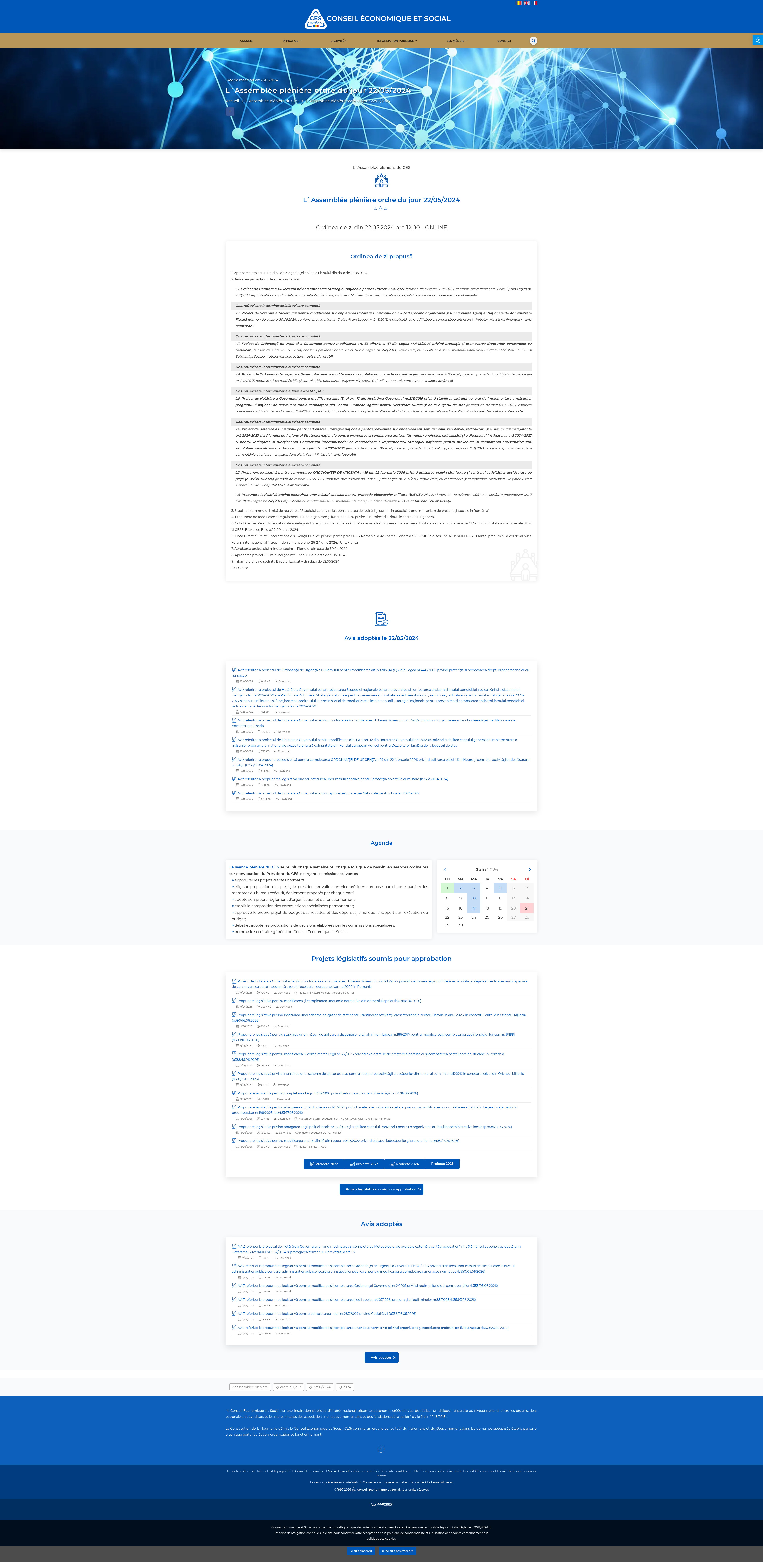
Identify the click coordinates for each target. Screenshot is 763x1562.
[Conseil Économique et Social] (316, 18)
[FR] (534, 3)
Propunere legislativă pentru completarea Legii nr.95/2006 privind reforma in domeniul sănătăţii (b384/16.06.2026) (328, 1093)
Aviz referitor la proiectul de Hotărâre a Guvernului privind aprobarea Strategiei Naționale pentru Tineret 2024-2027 (328, 793)
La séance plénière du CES (254, 867)
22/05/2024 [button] (321, 1387)
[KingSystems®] (381, 1504)
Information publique (395, 41)
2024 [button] (346, 1387)
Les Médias (455, 41)
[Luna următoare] (530, 870)
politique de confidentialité (406, 1533)
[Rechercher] (533, 41)
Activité (337, 41)
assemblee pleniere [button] (252, 1387)
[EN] (527, 3)
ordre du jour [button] (290, 1387)
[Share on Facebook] (230, 111)
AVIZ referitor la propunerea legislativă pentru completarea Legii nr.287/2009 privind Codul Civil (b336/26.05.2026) (327, 1314)
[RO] (519, 3)
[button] (758, 40)
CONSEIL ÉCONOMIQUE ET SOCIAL (389, 18)
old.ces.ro (446, 1482)
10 (474, 898)
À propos (290, 41)
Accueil (246, 41)
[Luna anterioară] (445, 870)
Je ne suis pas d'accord (397, 1551)
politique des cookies (381, 1538)
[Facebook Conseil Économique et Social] (381, 1449)
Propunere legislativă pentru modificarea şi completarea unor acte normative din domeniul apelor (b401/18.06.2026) (329, 1001)
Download (284, 681)
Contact (504, 41)
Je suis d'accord (361, 1551)
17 (474, 908)
